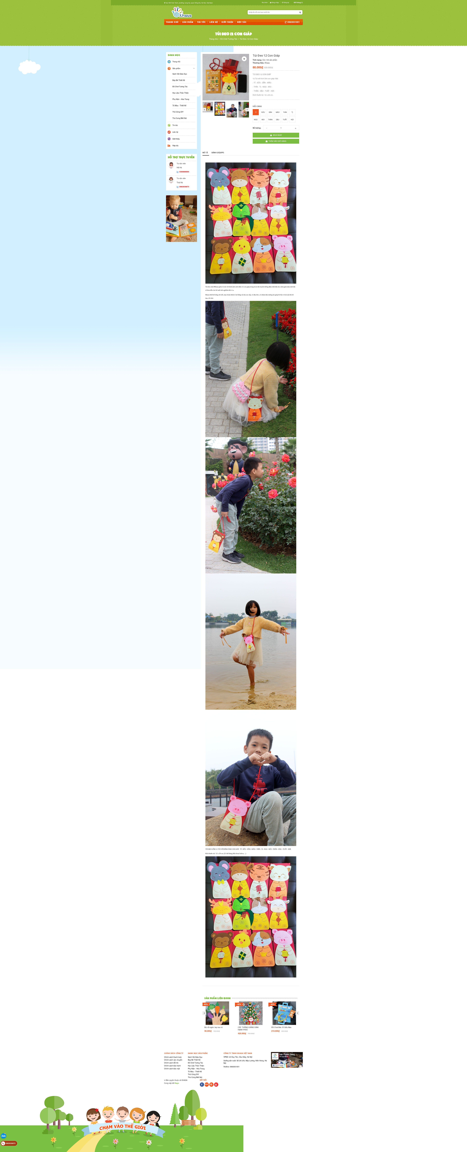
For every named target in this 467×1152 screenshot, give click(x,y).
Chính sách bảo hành (172, 1065)
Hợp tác (175, 145)
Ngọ (255, 119)
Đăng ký (286, 2)
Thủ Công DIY (177, 112)
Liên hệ (175, 132)
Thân (270, 119)
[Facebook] (202, 1085)
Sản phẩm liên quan (217, 998)
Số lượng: (257, 128)
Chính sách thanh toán (173, 1057)
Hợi (292, 119)
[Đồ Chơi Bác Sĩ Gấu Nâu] (284, 1013)
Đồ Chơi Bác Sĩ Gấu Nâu (281, 1027)
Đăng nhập (275, 2)
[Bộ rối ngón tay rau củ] (217, 1013)
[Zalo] (207, 1085)
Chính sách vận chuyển (173, 1060)
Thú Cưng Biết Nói (179, 118)
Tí (255, 112)
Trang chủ (176, 61)
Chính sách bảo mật (172, 1068)
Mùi (263, 119)
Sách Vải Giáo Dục (179, 74)
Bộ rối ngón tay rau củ (213, 1027)
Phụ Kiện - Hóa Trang (180, 99)
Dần (270, 112)
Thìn (285, 112)
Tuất (285, 119)
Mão (277, 112)
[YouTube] (216, 1085)
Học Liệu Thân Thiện (180, 93)
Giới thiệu (176, 139)
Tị (292, 112)
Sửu (263, 112)
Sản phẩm (176, 68)
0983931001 (293, 22)
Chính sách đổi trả (171, 1063)
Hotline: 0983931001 (232, 1066)
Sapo (177, 1083)
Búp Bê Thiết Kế (178, 80)
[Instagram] (211, 1085)
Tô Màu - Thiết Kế (179, 105)
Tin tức (175, 125)
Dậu (277, 119)
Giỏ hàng (297, 2)
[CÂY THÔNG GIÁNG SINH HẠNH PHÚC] (251, 1013)
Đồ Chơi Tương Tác (180, 86)
